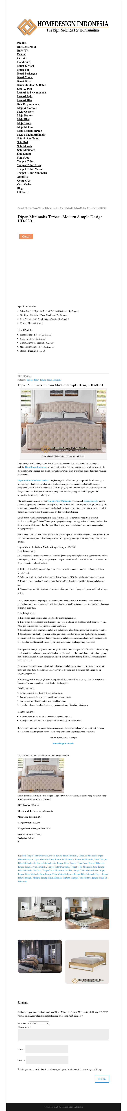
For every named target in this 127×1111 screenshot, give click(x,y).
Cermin (21, 58)
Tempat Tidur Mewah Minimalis (32, 866)
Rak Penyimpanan (28, 104)
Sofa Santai (24, 154)
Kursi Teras (24, 81)
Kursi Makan (25, 77)
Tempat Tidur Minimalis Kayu (87, 874)
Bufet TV (22, 50)
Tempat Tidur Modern (81, 877)
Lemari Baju (24, 96)
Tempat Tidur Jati (96, 863)
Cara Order (24, 184)
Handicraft (23, 62)
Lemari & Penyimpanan (31, 92)
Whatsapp (27, 365)
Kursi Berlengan (27, 73)
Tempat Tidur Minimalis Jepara (58, 874)
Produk (21, 43)
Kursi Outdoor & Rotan (31, 85)
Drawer (21, 54)
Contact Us (24, 180)
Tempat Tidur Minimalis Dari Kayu (88, 870)
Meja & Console (27, 108)
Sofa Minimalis (26, 150)
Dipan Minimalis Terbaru (36, 385)
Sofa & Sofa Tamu (28, 138)
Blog (20, 188)
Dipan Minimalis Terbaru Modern (34, 547)
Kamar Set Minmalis (84, 859)
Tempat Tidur (25, 161)
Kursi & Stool (25, 66)
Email (21, 1060)
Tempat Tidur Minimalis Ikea (31, 874)
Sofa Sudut (23, 157)
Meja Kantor (25, 115)
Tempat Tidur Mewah (30, 169)
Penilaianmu (23, 1023)
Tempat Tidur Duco (78, 863)
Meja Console (25, 112)
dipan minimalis (91, 500)
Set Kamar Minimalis (42, 863)
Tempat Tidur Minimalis (32, 173)
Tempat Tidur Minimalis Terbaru (55, 877)
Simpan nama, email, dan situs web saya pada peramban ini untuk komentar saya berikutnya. (62, 1069)
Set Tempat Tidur (61, 863)
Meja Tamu (24, 123)
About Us (22, 177)
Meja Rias (23, 119)
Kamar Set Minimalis (64, 859)
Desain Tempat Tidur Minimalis (63, 855)
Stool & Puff (24, 89)
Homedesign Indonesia (72, 1106)
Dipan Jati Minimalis (88, 855)
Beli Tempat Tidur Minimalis (35, 855)
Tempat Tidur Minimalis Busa (83, 866)
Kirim (102, 1079)
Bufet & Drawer (26, 47)
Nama (21, 1049)
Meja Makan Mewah (29, 131)
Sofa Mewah (24, 146)
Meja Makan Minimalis (31, 135)
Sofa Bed (22, 142)
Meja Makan (25, 127)
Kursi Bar (23, 70)
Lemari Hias (24, 100)
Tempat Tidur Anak (29, 165)
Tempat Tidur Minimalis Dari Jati (57, 870)
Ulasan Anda (24, 1027)
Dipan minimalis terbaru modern (33, 480)
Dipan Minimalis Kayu (44, 859)
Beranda (21, 208)
